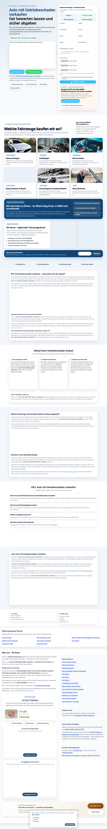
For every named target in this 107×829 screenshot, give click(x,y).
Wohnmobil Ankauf (68, 665)
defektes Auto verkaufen (18, 469)
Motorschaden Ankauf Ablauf (71, 686)
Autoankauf (75, 641)
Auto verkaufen (7, 638)
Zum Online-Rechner (95, 806)
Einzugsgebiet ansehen (30, 794)
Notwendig (36, 817)
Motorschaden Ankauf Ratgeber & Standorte (86, 638)
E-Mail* (80, 29)
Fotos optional (63, 58)
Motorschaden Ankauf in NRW (74, 729)
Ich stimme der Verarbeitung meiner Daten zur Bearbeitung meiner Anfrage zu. (77, 77)
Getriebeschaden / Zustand (66, 48)
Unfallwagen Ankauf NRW (70, 683)
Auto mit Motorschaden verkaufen (73, 689)
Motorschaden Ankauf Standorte (67, 571)
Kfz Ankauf (65, 677)
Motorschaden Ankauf (70, 471)
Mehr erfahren (36, 814)
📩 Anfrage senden (78, 82)
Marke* (62, 36)
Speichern (70, 824)
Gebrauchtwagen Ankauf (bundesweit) (74, 671)
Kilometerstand (82, 42)
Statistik (35, 819)
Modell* (80, 36)
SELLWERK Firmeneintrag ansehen (72, 105)
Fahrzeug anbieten (84, 253)
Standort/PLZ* (63, 29)
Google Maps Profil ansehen (70, 101)
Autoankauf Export (68, 668)
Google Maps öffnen (30, 755)
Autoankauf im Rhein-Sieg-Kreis (84, 715)
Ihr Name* (62, 23)
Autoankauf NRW (7, 644)
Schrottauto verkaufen (44, 641)
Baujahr (62, 42)
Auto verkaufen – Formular (70, 701)
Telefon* (80, 23)
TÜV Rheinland (53, 525)
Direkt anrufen (95, 812)
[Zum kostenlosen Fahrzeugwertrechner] (10, 809)
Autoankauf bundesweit (42, 685)
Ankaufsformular (42, 644)
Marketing (36, 821)
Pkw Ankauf (65, 680)
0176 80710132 (77, 750)
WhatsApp (97, 253)
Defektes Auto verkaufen (10, 641)
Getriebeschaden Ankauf (69, 692)
